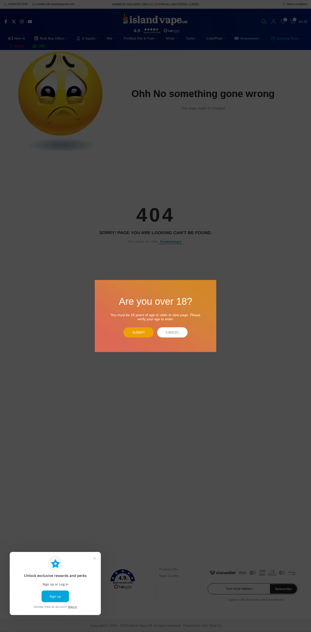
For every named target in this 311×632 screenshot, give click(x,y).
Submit (138, 332)
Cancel (172, 332)
